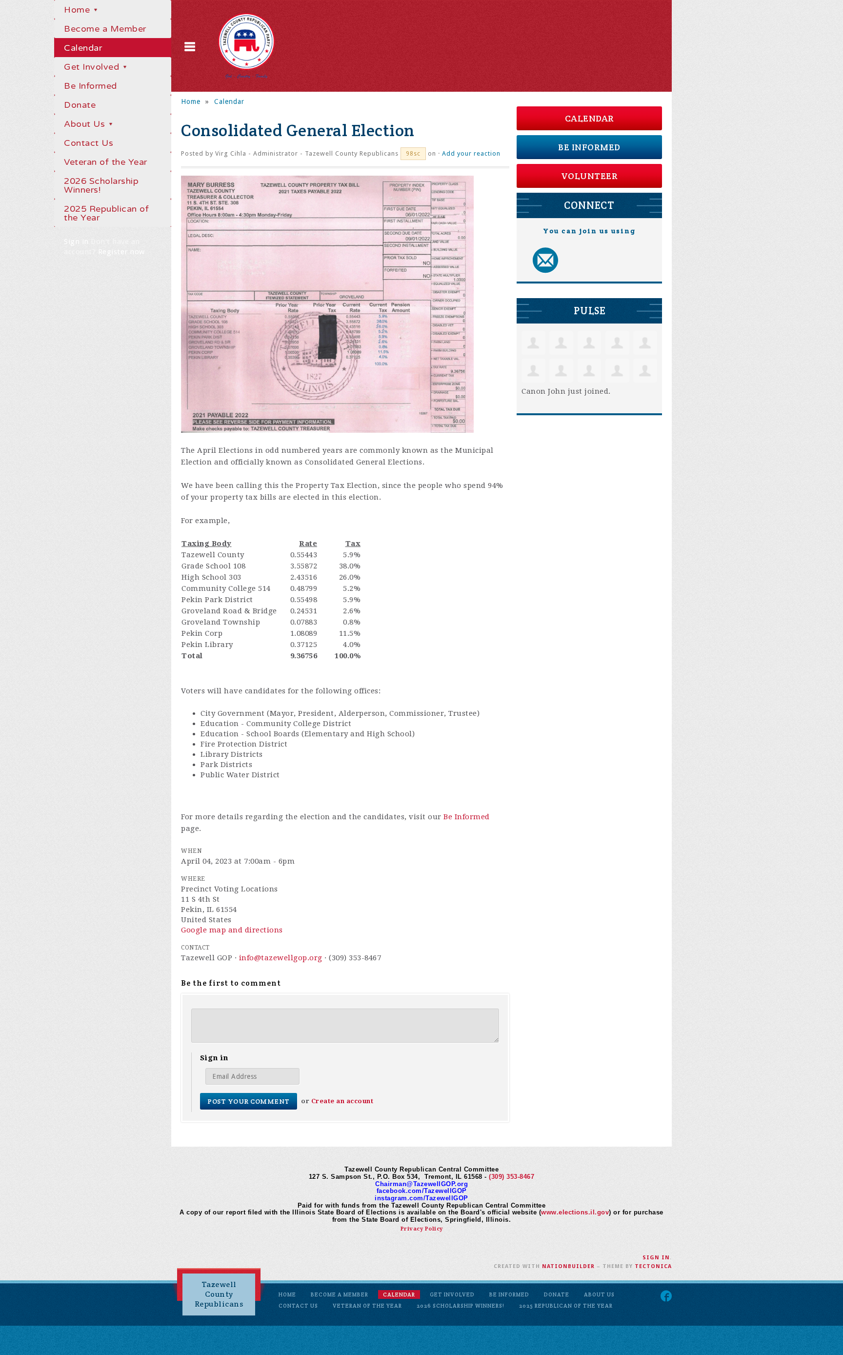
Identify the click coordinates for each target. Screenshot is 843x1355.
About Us (86, 124)
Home (78, 9)
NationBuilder (568, 1266)
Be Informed (90, 86)
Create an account (342, 1101)
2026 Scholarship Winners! (101, 185)
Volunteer (589, 176)
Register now (121, 251)
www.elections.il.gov (575, 1212)
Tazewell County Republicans (219, 1294)
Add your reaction (471, 153)
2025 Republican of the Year (106, 213)
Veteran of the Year (105, 162)
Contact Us (88, 143)
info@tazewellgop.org (280, 957)
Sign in (76, 241)
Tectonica (653, 1266)
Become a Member (105, 28)
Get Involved (93, 66)
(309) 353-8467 (511, 1176)
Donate (80, 105)
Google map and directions (232, 930)
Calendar (83, 47)
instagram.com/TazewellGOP (421, 1198)
